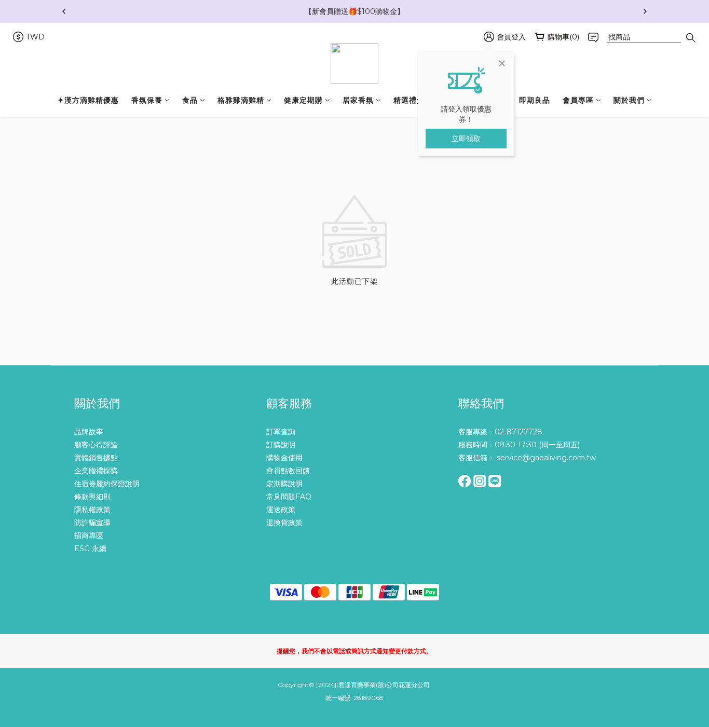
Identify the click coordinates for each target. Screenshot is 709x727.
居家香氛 (358, 100)
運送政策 (280, 509)
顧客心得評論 (96, 444)
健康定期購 (303, 100)
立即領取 (466, 138)
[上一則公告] (64, 11)
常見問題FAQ (288, 496)
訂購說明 (280, 444)
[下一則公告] (645, 11)
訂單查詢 (280, 431)
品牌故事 (88, 431)
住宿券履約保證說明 (107, 483)
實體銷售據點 (96, 457)
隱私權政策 (92, 509)
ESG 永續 (90, 548)
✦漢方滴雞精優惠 (88, 100)
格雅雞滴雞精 (240, 100)
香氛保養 (146, 100)
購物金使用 (284, 457)
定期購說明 (284, 483)
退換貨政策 (284, 522)
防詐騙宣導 (92, 522)
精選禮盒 (409, 100)
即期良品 (534, 100)
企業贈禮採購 (96, 470)
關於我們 (629, 100)
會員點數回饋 (288, 470)
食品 (190, 100)
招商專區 (88, 535)
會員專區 (578, 100)
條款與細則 (92, 496)
